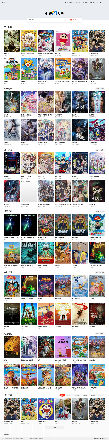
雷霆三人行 (58, 176)
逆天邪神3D (92, 115)
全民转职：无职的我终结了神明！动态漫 (80, 81)
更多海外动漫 (99, 272)
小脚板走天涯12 (25, 388)
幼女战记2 (92, 204)
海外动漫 (92, 3)
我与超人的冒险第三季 (95, 237)
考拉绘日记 (41, 176)
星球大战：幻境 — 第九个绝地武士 (12, 237)
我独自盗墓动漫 (25, 204)
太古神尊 (23, 142)
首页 (66, 3)
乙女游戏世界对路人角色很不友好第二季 (63, 204)
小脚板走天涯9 (93, 388)
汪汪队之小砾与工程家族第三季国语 (12, 265)
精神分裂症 (6, 326)
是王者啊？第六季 (42, 142)
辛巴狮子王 (58, 265)
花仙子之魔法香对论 (60, 142)
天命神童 (74, 265)
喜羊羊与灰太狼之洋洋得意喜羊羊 (29, 53)
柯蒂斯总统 (75, 237)
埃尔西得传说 (75, 326)
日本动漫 (78, 3)
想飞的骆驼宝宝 (76, 298)
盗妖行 (74, 115)
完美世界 (6, 115)
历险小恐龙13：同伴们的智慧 (11, 388)
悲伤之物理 (92, 326)
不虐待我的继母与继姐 (77, 204)
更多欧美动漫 (99, 211)
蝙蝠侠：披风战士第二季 (27, 265)
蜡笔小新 (57, 53)
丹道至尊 (6, 142)
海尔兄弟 (6, 81)
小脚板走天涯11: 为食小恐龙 (45, 388)
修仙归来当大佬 (42, 81)
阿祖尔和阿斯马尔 (42, 326)
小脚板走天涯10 (59, 388)
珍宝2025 (40, 298)
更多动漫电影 (99, 333)
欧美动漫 (85, 3)
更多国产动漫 (99, 88)
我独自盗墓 (6, 204)
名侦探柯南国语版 (93, 53)
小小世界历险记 (8, 298)
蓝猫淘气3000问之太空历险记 (45, 53)
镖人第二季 (6, 53)
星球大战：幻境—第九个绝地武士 (29, 237)
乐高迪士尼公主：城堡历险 (79, 388)
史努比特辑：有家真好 (60, 360)
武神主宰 (91, 81)
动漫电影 (99, 3)
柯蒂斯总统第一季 (59, 237)
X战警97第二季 (42, 237)
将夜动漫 (74, 142)
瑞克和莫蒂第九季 (42, 265)
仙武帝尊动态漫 (93, 142)
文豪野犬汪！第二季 (26, 176)
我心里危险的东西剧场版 (27, 360)
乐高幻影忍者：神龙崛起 (95, 265)
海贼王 (74, 53)
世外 (39, 360)
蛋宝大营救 (58, 298)
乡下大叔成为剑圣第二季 (44, 204)
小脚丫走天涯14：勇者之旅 (79, 360)
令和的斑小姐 (7, 176)
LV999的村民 (75, 176)
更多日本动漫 (99, 150)
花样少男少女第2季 (94, 176)
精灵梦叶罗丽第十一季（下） (45, 115)
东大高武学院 (58, 115)
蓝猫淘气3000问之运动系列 (62, 81)
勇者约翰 (91, 298)
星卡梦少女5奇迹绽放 (26, 115)
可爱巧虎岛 (24, 81)
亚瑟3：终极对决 (25, 326)
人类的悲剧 (58, 326)
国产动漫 (72, 3)
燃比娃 (5, 360)
